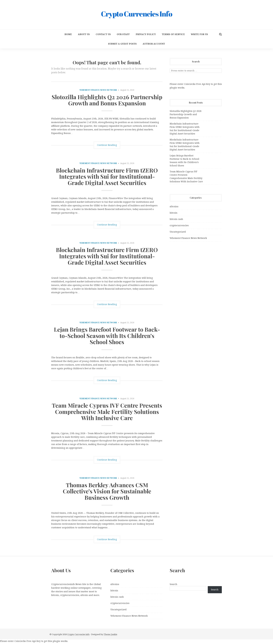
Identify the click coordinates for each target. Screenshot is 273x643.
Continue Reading (107, 145)
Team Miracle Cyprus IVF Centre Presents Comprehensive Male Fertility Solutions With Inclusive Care (107, 411)
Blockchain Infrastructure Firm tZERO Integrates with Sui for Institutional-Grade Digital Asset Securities (107, 176)
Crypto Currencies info (78, 634)
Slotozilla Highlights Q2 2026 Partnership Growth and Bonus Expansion (107, 100)
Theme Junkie (110, 634)
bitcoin (173, 213)
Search (173, 584)
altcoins (174, 206)
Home (68, 34)
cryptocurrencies (179, 225)
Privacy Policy (146, 34)
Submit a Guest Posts (122, 43)
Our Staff (123, 34)
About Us (84, 34)
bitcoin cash (176, 219)
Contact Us (103, 34)
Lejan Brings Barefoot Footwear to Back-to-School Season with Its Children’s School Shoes (107, 335)
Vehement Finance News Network (98, 90)
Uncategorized (178, 232)
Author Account (154, 43)
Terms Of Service (173, 34)
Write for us (199, 34)
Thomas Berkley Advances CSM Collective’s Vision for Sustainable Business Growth (107, 491)
